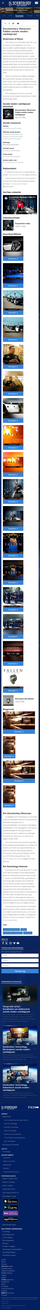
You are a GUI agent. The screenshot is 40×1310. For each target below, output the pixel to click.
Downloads (19, 15)
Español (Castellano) (8, 1271)
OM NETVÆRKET (7, 1155)
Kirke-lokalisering (7, 1240)
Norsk (3, 1284)
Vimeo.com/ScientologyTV (11, 156)
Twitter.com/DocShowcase (12, 139)
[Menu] (3, 3)
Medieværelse (7, 1165)
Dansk (3, 1262)
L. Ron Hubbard (7, 1237)
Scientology (6, 1231)
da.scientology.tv (30, 912)
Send (10, 15)
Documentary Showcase (11, 929)
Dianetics (5, 1243)
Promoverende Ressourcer (11, 1172)
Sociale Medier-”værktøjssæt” (12, 933)
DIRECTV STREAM (8, 1182)
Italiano (3, 1277)
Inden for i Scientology (10, 1123)
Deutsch (4, 1264)
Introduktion (6, 1158)
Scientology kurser (8, 1234)
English (3, 1260)
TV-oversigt (6, 1151)
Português (4, 1286)
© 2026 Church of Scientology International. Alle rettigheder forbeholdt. (19, 1299)
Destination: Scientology (11, 1127)
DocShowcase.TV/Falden (16, 175)
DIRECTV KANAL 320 (9, 1179)
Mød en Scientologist (10, 1130)
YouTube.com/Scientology (11, 150)
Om (4, 15)
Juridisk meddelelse (6, 1307)
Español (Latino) (6, 1268)
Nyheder (29, 15)
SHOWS (4, 1114)
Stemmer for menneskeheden (12, 1134)
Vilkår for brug (5, 1301)
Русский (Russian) (7, 1288)
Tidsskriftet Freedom (9, 1255)
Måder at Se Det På (9, 1161)
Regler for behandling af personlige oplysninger (13, 1305)
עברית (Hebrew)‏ (6, 1273)
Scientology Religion (9, 1252)
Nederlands (5, 1282)
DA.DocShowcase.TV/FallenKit (13, 162)
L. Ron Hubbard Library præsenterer (14, 1138)
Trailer (38, 15)
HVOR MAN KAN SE (8, 1176)
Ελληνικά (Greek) (7, 1266)
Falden (25, 45)
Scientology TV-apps (9, 1196)
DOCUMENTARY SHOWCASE (16, 10)
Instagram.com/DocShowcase (13, 136)
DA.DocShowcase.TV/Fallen (12, 128)
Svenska (4, 1291)
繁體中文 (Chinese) (7, 1293)
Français (4, 1295)
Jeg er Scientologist (9, 1141)
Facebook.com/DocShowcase (13, 134)
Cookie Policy (4, 1303)
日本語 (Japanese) (7, 1280)
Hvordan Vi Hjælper (8, 1246)
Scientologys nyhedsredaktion (12, 1249)
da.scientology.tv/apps (10, 920)
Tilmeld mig (20, 971)
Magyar (3, 1275)
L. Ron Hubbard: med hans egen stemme (16, 1120)
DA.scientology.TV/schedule (12, 859)
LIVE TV (4, 1149)
